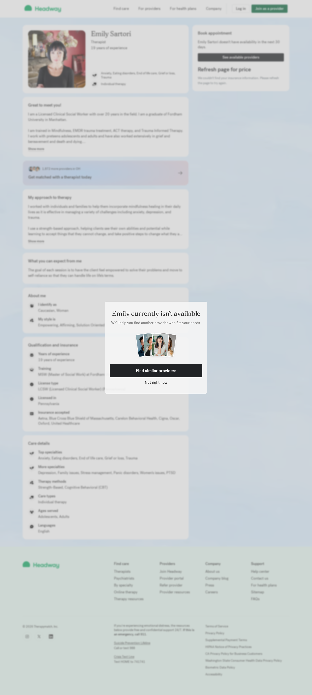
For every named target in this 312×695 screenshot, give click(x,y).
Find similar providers (156, 370)
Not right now (156, 382)
